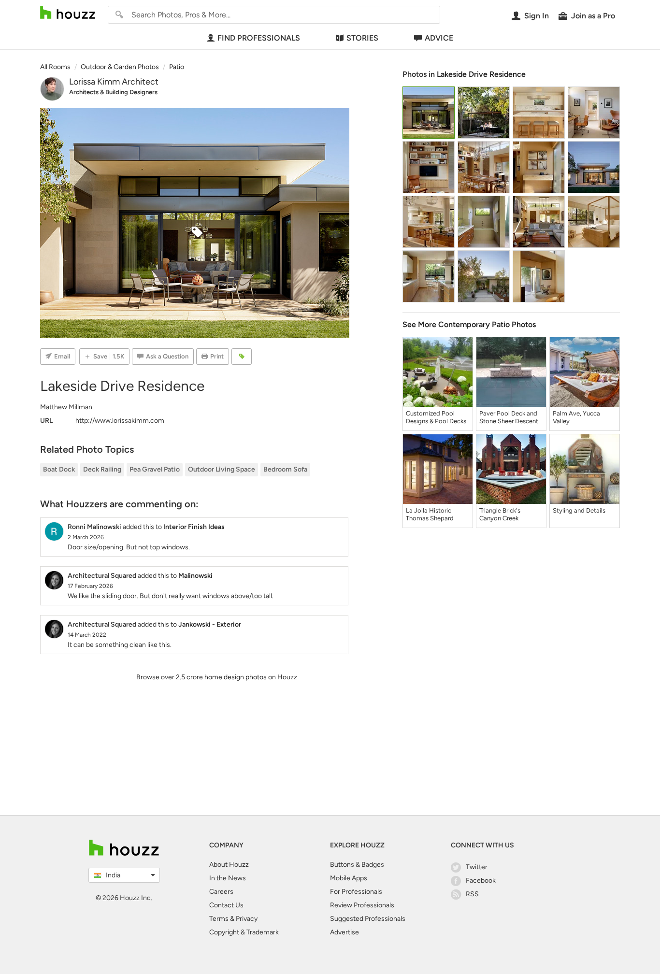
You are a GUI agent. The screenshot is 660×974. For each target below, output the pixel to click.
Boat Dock (59, 469)
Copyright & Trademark (244, 932)
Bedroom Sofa (285, 469)
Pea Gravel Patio (154, 469)
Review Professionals (362, 905)
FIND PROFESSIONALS (258, 38)
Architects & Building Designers (113, 92)
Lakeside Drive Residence (481, 74)
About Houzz (229, 864)
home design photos (235, 677)
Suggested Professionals (367, 919)
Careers (221, 892)
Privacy (247, 919)
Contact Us (226, 905)
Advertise (344, 932)
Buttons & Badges (357, 864)
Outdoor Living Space (221, 469)
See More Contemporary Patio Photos (469, 324)
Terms (219, 919)
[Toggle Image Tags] (241, 356)
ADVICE (439, 38)
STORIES (362, 38)
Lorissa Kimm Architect (113, 81)
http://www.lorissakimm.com (119, 420)
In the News (227, 878)
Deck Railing (102, 469)
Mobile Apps (348, 878)
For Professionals (356, 892)
